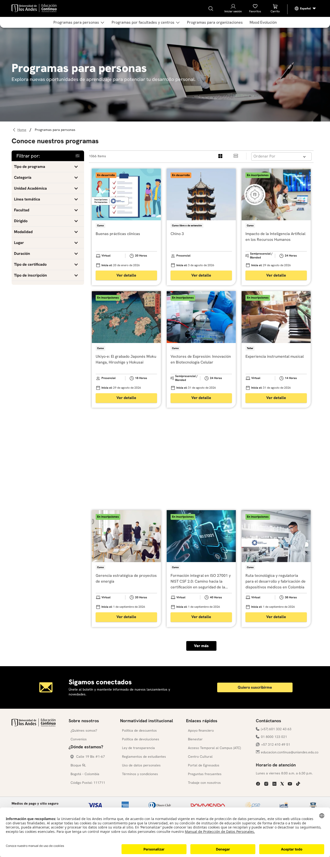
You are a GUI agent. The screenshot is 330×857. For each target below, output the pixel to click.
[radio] (220, 156)
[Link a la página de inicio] (22, 130)
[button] (48, 167)
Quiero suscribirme (255, 687)
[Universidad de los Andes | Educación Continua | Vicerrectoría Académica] (34, 725)
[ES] (305, 8)
